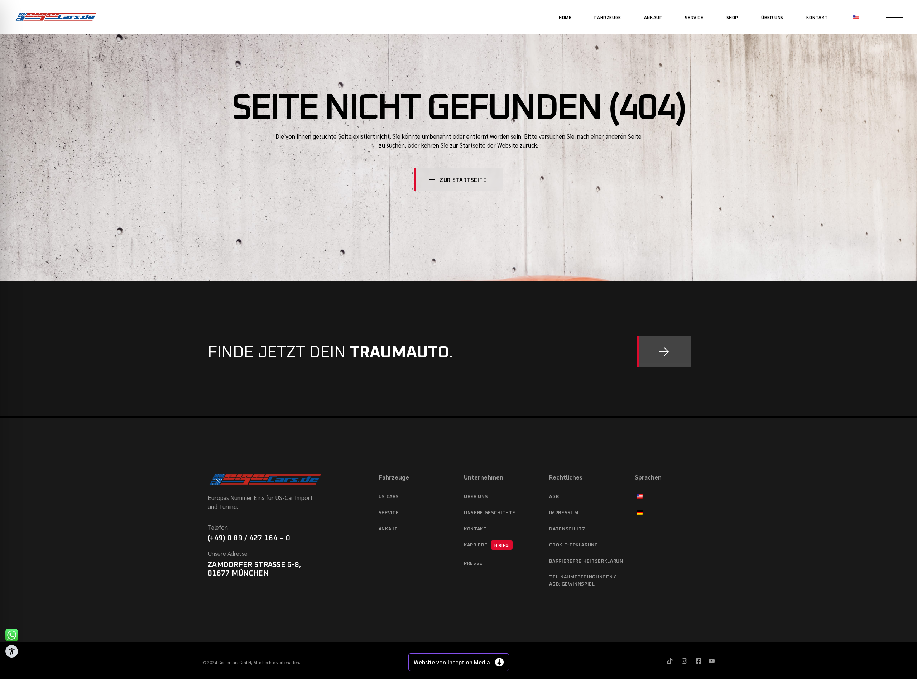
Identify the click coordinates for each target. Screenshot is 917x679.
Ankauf (388, 529)
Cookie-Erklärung (573, 545)
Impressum (563, 513)
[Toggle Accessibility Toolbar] (11, 651)
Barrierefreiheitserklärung (586, 561)
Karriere (486, 545)
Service (389, 513)
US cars (389, 497)
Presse (473, 563)
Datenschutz (567, 529)
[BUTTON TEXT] (664, 351)
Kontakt (475, 529)
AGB (554, 497)
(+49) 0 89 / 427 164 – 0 (249, 538)
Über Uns (476, 497)
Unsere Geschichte (489, 513)
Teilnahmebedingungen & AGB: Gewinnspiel (583, 581)
